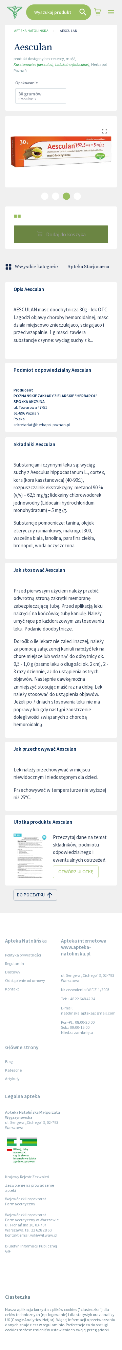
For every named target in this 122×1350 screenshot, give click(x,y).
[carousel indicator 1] (44, 196)
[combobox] (58, 12)
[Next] (107, 158)
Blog (9, 1061)
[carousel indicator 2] (55, 196)
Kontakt (12, 988)
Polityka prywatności (23, 954)
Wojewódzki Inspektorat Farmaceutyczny (25, 1201)
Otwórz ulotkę (75, 872)
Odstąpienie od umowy (25, 980)
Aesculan (68, 31)
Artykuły (12, 1078)
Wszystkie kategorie (36, 267)
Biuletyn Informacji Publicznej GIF (31, 1248)
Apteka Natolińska (31, 31)
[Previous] (15, 158)
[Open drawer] (111, 12)
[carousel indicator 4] (77, 196)
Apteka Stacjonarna (88, 267)
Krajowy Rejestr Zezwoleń (27, 1176)
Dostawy (12, 971)
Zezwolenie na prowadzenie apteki (29, 1188)
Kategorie (13, 1070)
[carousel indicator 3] (66, 196)
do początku (31, 895)
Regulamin (14, 963)
